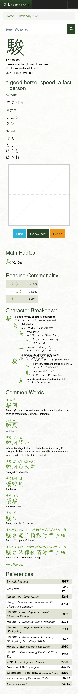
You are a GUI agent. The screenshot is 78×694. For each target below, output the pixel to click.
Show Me (38, 234)
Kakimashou (18, 4)
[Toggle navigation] (72, 5)
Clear (57, 234)
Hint (19, 234)
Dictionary (24, 16)
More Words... (15, 564)
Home (10, 16)
